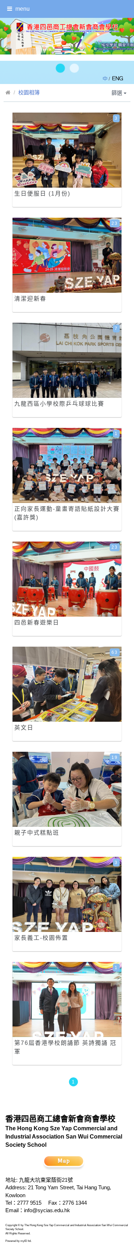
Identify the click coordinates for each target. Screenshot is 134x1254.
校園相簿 (29, 92)
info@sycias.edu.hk (47, 1210)
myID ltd (25, 1241)
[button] (60, 68)
